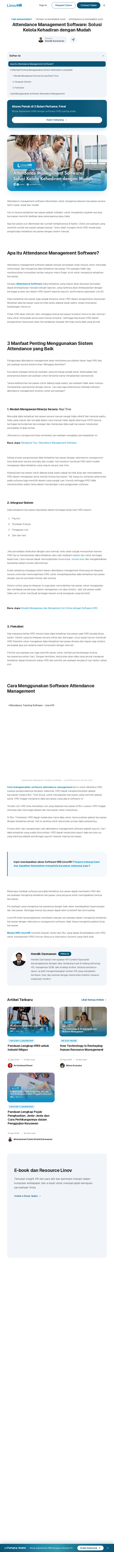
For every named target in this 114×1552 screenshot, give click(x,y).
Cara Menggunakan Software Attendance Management (37, 93)
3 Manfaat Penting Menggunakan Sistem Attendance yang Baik (41, 70)
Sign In (43, 5)
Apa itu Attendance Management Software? (32, 64)
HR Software (69, 1041)
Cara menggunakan (39, 787)
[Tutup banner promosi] (107, 1548)
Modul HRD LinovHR (18, 932)
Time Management (21, 19)
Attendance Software (29, 283)
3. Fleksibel (18, 87)
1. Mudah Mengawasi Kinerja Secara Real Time (35, 76)
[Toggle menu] (104, 5)
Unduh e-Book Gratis (26, 1196)
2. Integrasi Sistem (21, 81)
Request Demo (63, 5)
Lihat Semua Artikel (92, 999)
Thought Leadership (21, 1041)
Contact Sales (89, 5)
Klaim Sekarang (55, 119)
